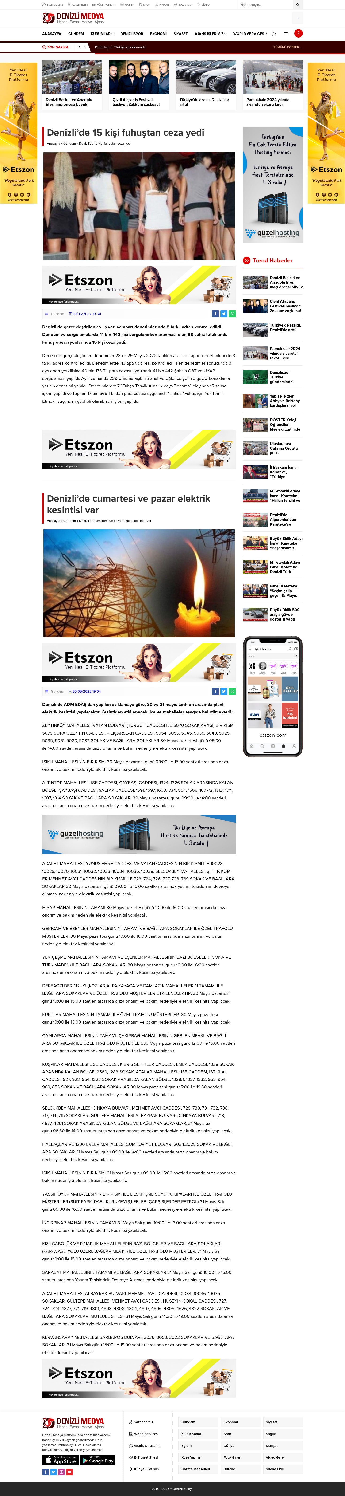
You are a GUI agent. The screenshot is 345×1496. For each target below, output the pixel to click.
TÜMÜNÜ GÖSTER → (288, 47)
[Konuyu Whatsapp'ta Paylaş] (232, 313)
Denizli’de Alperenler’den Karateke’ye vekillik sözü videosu (283, 524)
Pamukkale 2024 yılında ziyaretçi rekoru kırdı (267, 102)
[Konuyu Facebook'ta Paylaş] (215, 313)
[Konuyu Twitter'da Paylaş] (223, 313)
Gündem (69, 144)
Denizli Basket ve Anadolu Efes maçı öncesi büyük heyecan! (69, 105)
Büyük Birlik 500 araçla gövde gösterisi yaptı (285, 615)
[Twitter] (53, 1472)
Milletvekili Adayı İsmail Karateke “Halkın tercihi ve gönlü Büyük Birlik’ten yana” (285, 500)
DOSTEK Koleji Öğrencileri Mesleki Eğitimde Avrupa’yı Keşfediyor (285, 429)
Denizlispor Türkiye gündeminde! (121, 47)
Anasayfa (53, 144)
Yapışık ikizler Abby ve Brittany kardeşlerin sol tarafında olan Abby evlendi (285, 405)
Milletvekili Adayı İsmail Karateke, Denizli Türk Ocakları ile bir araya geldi (285, 572)
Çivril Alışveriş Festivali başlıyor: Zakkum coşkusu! (136, 102)
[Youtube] (69, 1472)
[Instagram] (61, 1472)
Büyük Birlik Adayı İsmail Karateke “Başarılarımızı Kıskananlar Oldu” (286, 545)
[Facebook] (45, 1472)
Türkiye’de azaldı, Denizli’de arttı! (204, 102)
